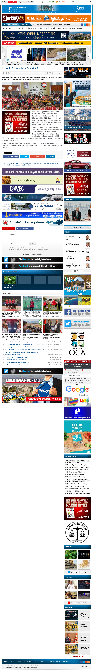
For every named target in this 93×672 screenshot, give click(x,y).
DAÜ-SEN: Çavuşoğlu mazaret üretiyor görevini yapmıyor (76, 485)
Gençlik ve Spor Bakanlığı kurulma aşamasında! (17, 362)
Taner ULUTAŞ (74, 255)
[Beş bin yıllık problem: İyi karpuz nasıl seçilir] (71, 554)
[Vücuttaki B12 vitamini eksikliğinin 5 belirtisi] (84, 565)
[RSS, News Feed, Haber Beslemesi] (89, 24)
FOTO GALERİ (68, 547)
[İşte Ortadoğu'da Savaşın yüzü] (71, 565)
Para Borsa (18, 661)
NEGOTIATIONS (66, 661)
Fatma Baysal (75, 241)
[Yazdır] (52, 73)
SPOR (12, 661)
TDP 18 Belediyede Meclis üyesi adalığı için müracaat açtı (76, 480)
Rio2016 (42, 661)
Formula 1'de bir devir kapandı (12, 354)
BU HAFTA (77, 656)
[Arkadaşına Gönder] (50, 73)
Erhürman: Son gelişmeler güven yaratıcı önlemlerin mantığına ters (77, 461)
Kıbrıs (29, 165)
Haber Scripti (84, 666)
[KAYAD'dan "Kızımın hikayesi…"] (71, 595)
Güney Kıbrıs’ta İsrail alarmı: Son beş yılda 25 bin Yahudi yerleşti (53, 63)
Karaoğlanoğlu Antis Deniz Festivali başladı (16, 360)
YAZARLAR (67, 232)
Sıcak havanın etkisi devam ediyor (46, 24)
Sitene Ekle (30, 2)
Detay (25, 165)
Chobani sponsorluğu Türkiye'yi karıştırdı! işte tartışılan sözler (20, 344)
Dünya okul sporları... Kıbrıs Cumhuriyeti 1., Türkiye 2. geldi (19, 347)
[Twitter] (6, 73)
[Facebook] (4, 73)
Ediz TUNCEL (70, 247)
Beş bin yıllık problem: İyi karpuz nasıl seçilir (10, 286)
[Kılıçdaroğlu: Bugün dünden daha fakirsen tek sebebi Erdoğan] (71, 584)
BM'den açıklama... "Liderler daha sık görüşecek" (76, 473)
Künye (20, 2)
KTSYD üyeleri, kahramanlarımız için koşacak (16, 357)
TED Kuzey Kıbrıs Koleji (36, 163)
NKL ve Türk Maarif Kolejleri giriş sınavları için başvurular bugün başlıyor (33, 63)
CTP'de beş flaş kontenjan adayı (75, 486)
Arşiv (25, 2)
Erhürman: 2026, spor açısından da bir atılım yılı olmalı (18, 342)
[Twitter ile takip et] (85, 24)
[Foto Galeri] (13, 24)
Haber (22, 165)
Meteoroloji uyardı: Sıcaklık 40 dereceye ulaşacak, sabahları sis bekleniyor (77, 490)
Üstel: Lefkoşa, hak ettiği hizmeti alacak (77, 467)
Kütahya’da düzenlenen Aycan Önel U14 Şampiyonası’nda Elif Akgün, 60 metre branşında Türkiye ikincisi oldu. (32, 314)
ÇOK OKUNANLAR (69, 607)
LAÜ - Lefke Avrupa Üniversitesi (53, 661)
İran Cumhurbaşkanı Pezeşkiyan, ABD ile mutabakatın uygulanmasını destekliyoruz (50, 43)
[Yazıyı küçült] (56, 73)
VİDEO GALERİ (68, 577)
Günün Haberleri (12, 2)
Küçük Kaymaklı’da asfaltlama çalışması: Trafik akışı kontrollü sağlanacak (77, 466)
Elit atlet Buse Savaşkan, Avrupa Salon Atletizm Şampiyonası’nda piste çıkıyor (25, 349)
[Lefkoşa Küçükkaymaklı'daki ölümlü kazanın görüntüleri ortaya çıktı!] (84, 595)
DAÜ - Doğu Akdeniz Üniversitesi (31, 661)
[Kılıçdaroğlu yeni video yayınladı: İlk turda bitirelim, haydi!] (84, 584)
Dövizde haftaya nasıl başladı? (74, 474)
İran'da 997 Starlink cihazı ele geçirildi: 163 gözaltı (72, 63)
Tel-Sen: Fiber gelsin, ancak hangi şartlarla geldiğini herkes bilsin (13, 63)
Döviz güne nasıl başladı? (73, 462)
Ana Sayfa (4, 2)
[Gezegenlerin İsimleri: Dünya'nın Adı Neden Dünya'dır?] (84, 554)
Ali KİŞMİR (70, 261)
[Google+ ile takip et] (87, 24)
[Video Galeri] (25, 24)
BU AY (72, 656)
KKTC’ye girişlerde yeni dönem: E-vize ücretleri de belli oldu (76, 482)
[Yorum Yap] (47, 73)
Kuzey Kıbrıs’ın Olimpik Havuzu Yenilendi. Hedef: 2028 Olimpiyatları (21, 352)
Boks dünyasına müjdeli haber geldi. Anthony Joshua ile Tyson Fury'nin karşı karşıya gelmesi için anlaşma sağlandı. (11, 337)
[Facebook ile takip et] (82, 24)
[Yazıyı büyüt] (60, 73)
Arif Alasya (72, 234)
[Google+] (9, 73)
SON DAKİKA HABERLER (71, 456)
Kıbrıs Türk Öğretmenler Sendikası (21, 163)
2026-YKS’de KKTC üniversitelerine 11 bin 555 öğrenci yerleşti (77, 492)
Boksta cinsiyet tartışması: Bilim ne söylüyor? (16, 365)
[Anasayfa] (4, 24)
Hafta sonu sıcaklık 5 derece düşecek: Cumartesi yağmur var (76, 471)
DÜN (83, 656)
